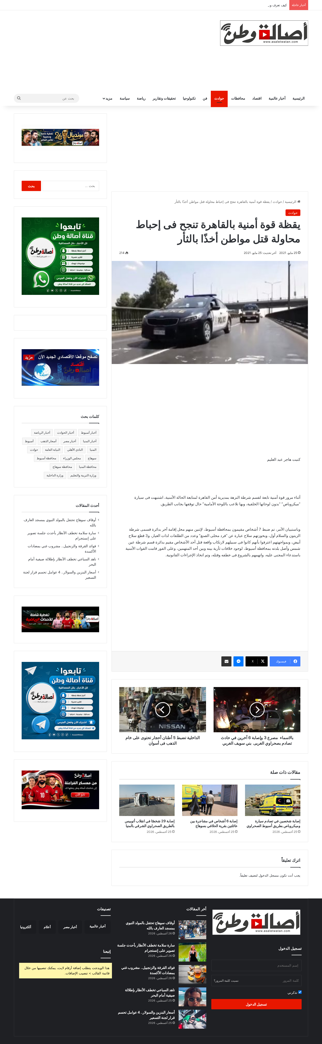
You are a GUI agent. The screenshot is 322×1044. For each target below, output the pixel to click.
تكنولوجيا (189, 98)
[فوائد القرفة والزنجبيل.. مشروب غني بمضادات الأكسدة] (192, 974)
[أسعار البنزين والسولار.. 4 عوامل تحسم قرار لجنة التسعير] (192, 1019)
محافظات (238, 98)
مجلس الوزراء (72, 458)
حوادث (219, 98)
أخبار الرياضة (42, 432)
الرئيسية (299, 98)
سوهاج (92, 458)
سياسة (125, 98)
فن (205, 98)
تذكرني (293, 992)
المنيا (93, 449)
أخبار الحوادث (65, 432)
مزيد (109, 98)
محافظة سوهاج (62, 467)
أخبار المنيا (89, 441)
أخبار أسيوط (88, 432)
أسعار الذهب (48, 441)
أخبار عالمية (277, 98)
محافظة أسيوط (46, 458)
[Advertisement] (111, 50)
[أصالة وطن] (264, 33)
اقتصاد (257, 98)
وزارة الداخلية (55, 475)
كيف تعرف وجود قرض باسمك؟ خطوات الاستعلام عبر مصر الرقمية (241, 5)
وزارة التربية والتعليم (83, 475)
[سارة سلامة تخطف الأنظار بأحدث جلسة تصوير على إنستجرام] (192, 952)
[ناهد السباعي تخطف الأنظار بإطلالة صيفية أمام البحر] (192, 996)
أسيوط (29, 441)
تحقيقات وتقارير (164, 98)
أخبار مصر (69, 441)
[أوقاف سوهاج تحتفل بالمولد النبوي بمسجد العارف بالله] (192, 929)
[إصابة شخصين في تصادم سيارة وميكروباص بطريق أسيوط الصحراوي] (272, 800)
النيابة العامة (52, 449)
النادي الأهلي (75, 449)
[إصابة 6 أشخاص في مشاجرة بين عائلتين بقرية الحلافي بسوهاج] (209, 800)
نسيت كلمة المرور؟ (226, 980)
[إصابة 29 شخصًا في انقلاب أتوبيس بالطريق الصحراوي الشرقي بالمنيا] (147, 800)
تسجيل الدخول (256, 1004)
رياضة (141, 98)
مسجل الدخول (269, 875)
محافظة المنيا (87, 467)
